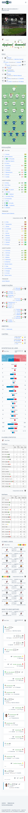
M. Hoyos (6, 62)
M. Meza (9, 74)
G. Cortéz (7, 273)
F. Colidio (7, 176)
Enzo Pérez (7, 185)
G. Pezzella (11, 159)
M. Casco (7, 163)
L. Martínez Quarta (18, 59)
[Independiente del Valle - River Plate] (14, 560)
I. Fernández (8, 165)
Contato (4, 803)
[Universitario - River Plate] (14, 571)
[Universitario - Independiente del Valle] (14, 587)
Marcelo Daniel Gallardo (8, 213)
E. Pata (6, 266)
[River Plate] (6, 20)
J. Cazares (7, 237)
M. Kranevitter (8, 198)
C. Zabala (7, 255)
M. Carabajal (8, 228)
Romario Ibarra (8, 264)
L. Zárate (9, 68)
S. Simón (7, 201)
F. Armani (7, 154)
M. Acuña (11, 203)
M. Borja (9, 78)
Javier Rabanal (6, 281)
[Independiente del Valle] (21, 20)
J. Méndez (7, 235)
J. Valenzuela (9, 329)
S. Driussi (9, 58)
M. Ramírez (7, 261)
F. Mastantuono (11, 71)
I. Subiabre (7, 192)
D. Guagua (7, 270)
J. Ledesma (11, 205)
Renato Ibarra (8, 275)
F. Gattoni (11, 194)
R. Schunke (7, 250)
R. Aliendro (7, 207)
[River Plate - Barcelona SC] (14, 566)
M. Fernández (8, 268)
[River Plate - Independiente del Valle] (14, 550)
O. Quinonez (8, 259)
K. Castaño (20, 78)
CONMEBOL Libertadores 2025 (11, 14)
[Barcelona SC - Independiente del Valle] (14, 603)
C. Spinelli (18, 62)
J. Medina (7, 257)
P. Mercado (7, 240)
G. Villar (7, 222)
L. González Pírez (9, 196)
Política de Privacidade (7, 805)
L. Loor (19, 65)
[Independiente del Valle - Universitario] (14, 597)
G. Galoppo (7, 170)
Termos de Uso (10, 803)
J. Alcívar (7, 233)
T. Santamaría (8, 224)
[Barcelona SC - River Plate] (14, 555)
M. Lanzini (9, 81)
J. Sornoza (7, 252)
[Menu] (25, 2)
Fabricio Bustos (17, 75)
